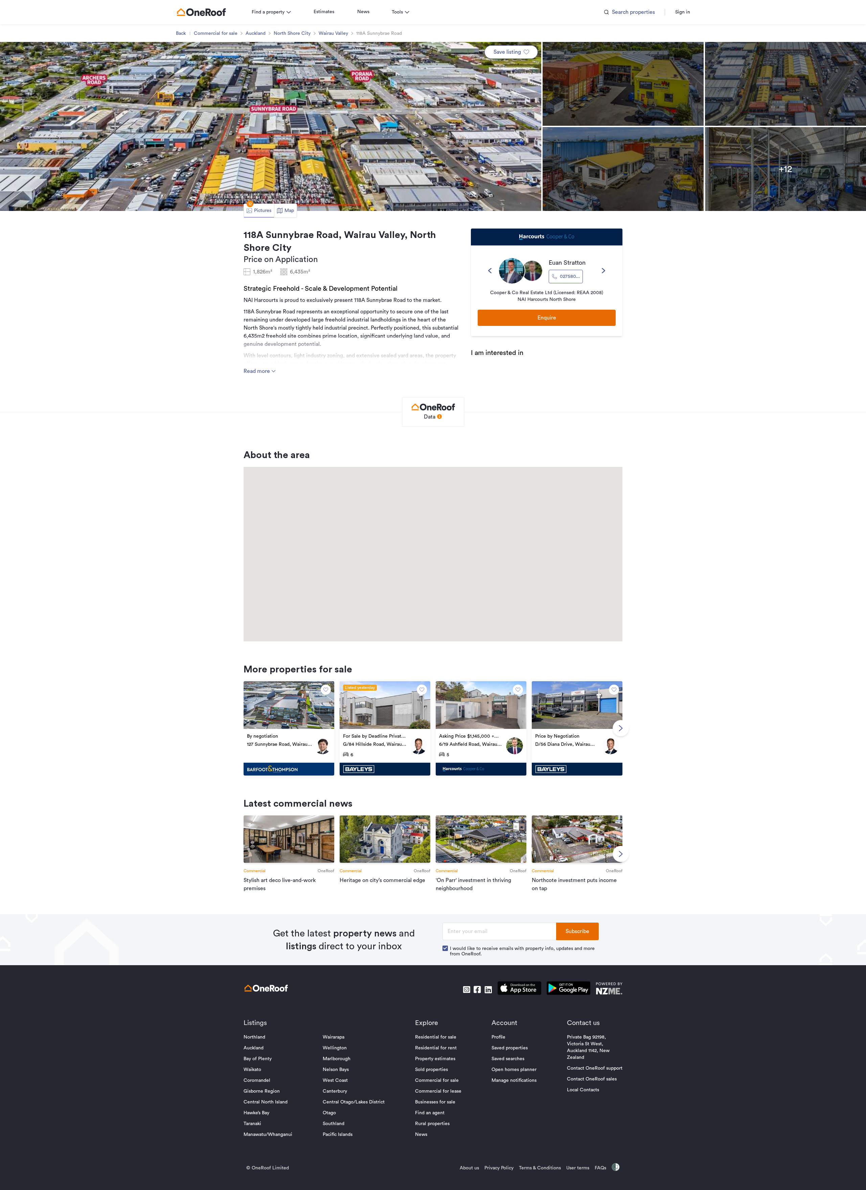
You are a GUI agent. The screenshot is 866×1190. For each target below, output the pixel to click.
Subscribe (577, 931)
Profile (498, 1037)
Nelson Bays (336, 1069)
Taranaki (252, 1123)
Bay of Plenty (258, 1058)
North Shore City (292, 33)
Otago (329, 1113)
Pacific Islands (337, 1134)
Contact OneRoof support (594, 1068)
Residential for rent (436, 1048)
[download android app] (568, 989)
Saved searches (508, 1058)
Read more (257, 371)
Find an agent (430, 1113)
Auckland (256, 33)
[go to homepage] (201, 12)
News (363, 11)
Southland (333, 1123)
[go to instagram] (466, 989)
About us (469, 1168)
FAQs (600, 1168)
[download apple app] (519, 989)
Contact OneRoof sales (592, 1079)
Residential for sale (435, 1037)
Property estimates (435, 1058)
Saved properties (510, 1048)
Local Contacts (583, 1090)
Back (181, 33)
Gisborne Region (262, 1091)
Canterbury (335, 1091)
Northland (254, 1037)
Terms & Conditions (540, 1168)
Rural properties (432, 1123)
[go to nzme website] (609, 989)
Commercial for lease (438, 1091)
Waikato (252, 1069)
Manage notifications (514, 1080)
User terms (577, 1168)
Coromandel (257, 1080)
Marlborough (336, 1058)
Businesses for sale (435, 1102)
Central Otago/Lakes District (354, 1102)
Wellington (335, 1048)
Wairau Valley (333, 33)
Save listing (507, 52)
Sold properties (431, 1069)
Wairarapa (333, 1037)
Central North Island (266, 1102)
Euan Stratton (567, 263)
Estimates (324, 11)
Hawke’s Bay (256, 1113)
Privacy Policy (499, 1168)
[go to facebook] (477, 989)
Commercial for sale (215, 33)
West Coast (335, 1080)
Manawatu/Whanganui (268, 1134)
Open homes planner (514, 1069)
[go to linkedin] (488, 989)
